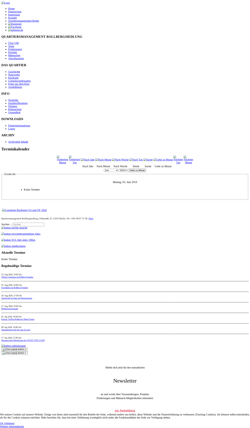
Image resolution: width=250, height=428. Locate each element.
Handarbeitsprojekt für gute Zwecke (15, 330)
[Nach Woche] (120, 159)
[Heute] (136, 159)
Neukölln (13, 100)
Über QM (13, 43)
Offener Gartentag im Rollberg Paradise (17, 277)
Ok (1, 423)
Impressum (14, 14)
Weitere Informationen (12, 426)
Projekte (12, 52)
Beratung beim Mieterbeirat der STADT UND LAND (23, 340)
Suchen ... (6, 224)
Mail (91, 218)
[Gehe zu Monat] (163, 159)
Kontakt (12, 17)
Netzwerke (14, 74)
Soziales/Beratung (18, 103)
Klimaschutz (15, 109)
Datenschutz (14, 11)
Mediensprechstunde (9, 309)
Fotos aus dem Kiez (18, 84)
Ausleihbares (15, 87)
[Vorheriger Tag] (74, 162)
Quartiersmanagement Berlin (23, 20)
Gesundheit (14, 112)
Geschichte (14, 71)
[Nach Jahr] (88, 159)
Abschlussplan (16, 58)
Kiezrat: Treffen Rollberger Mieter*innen (17, 319)
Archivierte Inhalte (18, 141)
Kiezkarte (13, 77)
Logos (11, 128)
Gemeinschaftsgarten (19, 80)
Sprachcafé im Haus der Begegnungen (16, 298)
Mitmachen (14, 55)
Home (11, 8)
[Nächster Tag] (178, 162)
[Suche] (148, 159)
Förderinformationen (19, 125)
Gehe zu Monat (137, 170)
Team (11, 46)
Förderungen (15, 49)
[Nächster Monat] (188, 162)
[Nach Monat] (103, 159)
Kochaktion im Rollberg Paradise (14, 287)
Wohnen (12, 106)
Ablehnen (9, 423)
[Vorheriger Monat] (62, 162)
